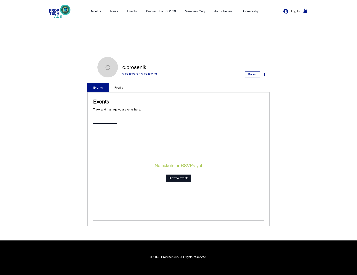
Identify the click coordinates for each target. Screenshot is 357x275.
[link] (105, 119)
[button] (305, 10)
